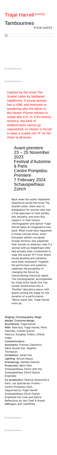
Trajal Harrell (25, 15)
